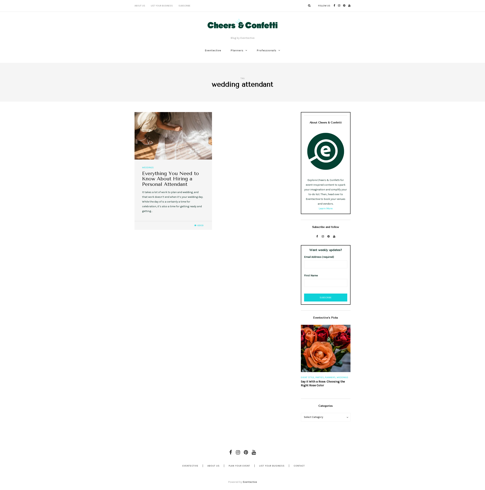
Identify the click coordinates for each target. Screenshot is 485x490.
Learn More (325, 208)
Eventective (213, 50)
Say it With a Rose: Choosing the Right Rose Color (323, 383)
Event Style (307, 377)
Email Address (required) (319, 257)
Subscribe (184, 5)
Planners (237, 50)
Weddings (148, 167)
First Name (311, 275)
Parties (319, 377)
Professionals (266, 50)
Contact (299, 465)
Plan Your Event (239, 465)
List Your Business (162, 5)
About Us (140, 5)
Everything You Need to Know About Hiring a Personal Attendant (170, 179)
